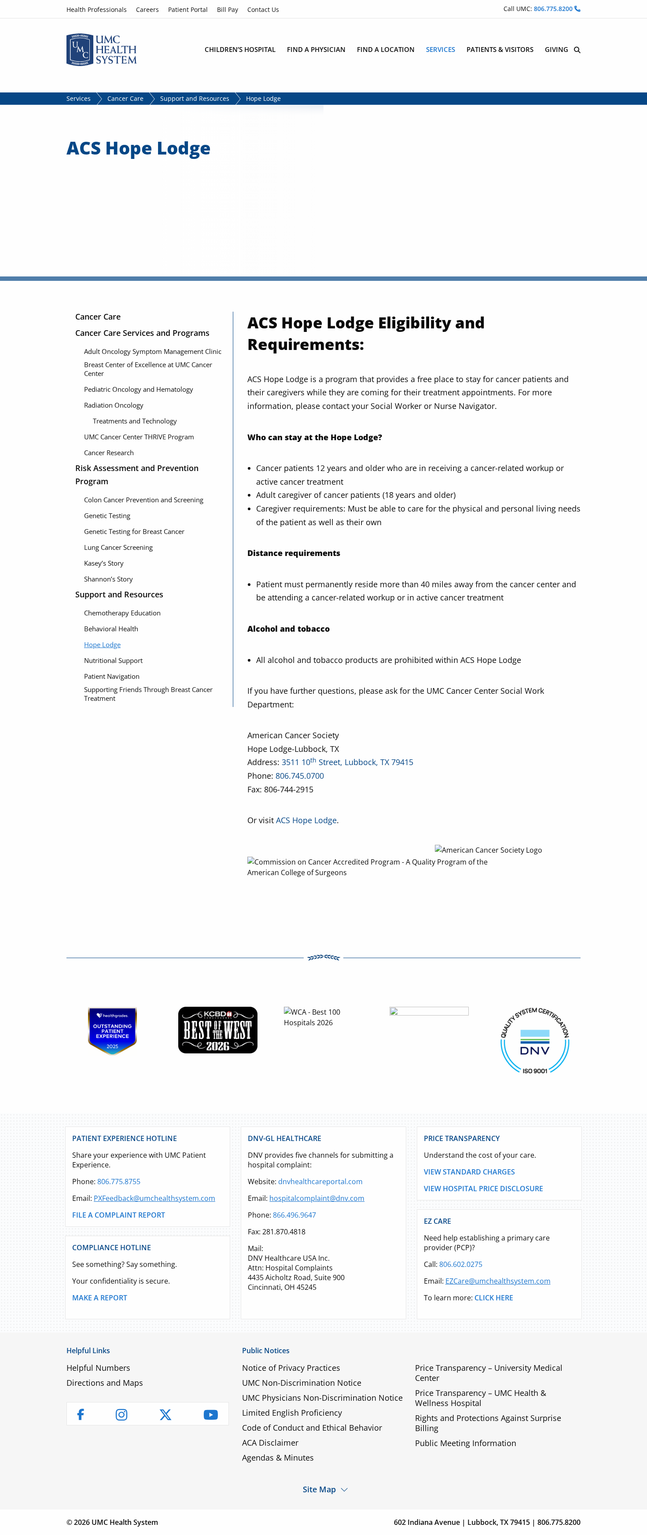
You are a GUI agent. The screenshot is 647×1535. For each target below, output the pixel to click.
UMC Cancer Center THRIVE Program (139, 436)
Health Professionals (96, 9)
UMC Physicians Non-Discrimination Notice (322, 1397)
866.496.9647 (294, 1215)
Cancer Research (109, 452)
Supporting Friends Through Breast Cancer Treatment (148, 694)
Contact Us (263, 9)
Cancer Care (125, 98)
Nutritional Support (113, 660)
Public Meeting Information (465, 1443)
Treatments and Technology (135, 420)
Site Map (319, 1489)
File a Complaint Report (118, 1215)
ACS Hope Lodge (306, 820)
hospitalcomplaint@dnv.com (316, 1198)
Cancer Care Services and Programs (142, 333)
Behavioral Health (111, 628)
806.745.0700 (301, 775)
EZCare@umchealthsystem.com (498, 1281)
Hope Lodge (102, 644)
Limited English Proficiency (292, 1412)
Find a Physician (316, 49)
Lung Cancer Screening (118, 547)
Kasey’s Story (104, 563)
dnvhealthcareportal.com (320, 1181)
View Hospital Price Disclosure (483, 1188)
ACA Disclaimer (270, 1442)
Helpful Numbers (98, 1367)
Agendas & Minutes (278, 1457)
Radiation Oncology (113, 405)
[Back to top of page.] (634, 1522)
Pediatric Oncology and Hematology (138, 389)
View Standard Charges (469, 1172)
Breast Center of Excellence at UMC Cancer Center (148, 369)
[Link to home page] (101, 49)
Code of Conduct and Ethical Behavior (312, 1427)
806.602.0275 (460, 1264)
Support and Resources (194, 98)
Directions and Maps (104, 1382)
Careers (147, 9)
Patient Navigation (112, 676)
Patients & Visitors (500, 49)
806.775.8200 (554, 8)
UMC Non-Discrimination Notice (301, 1382)
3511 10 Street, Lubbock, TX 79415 (347, 762)
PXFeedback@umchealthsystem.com (154, 1198)
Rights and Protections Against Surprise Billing (488, 1423)
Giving (556, 49)
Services (440, 49)
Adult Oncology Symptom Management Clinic (152, 351)
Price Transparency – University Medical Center (488, 1372)
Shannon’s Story (108, 578)
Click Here (493, 1298)
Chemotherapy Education (122, 612)
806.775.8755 (118, 1181)
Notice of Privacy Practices (291, 1367)
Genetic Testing (107, 515)
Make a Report (99, 1298)
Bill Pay (227, 9)
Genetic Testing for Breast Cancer (134, 531)
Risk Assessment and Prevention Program (137, 475)
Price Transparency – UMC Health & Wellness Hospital (480, 1398)
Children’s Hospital (240, 49)
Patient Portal (188, 9)
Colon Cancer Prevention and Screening (143, 499)
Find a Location (386, 49)
